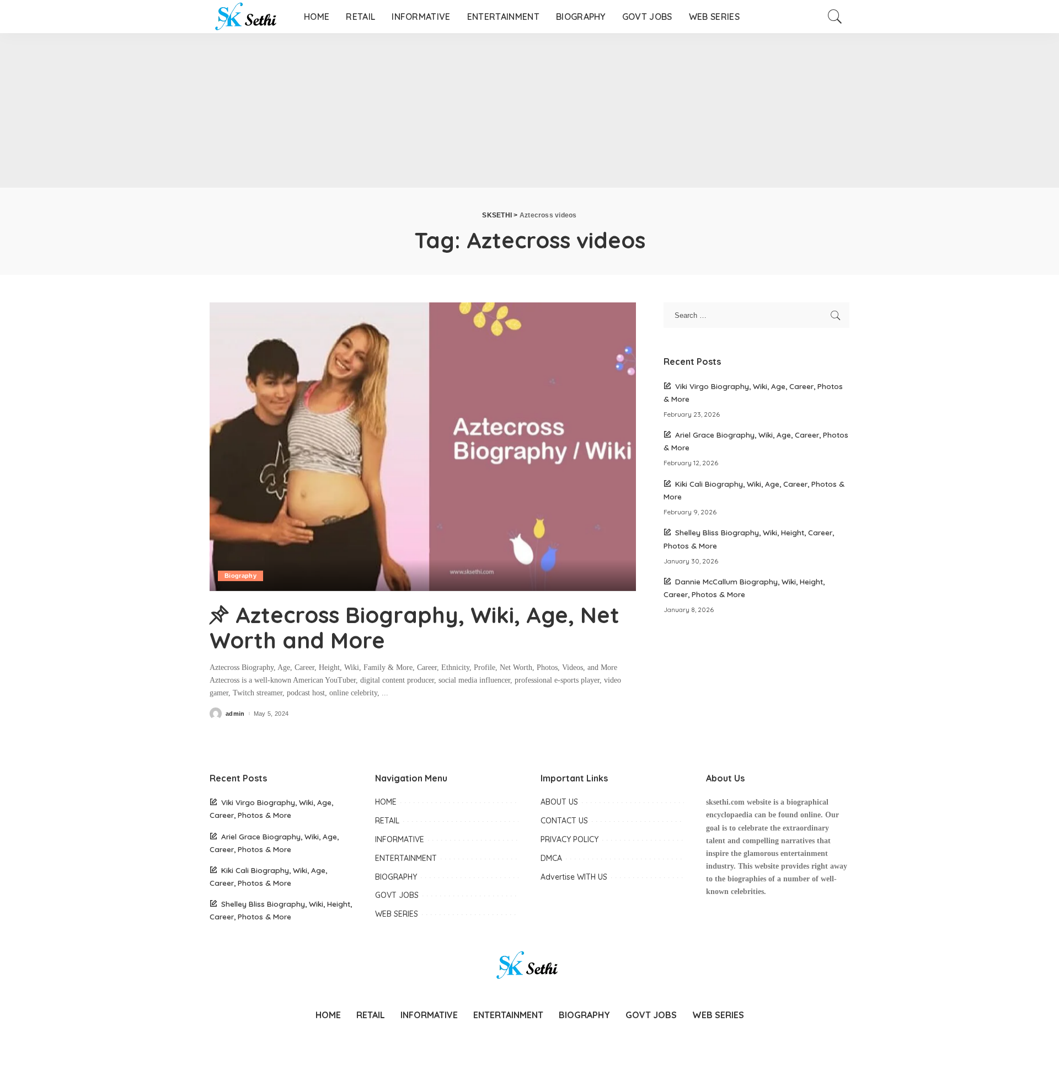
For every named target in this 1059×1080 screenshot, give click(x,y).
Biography (240, 575)
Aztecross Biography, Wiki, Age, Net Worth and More (414, 627)
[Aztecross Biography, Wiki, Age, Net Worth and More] (423, 446)
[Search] (835, 16)
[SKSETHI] (248, 16)
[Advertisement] (331, 110)
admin (235, 714)
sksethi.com (725, 802)
